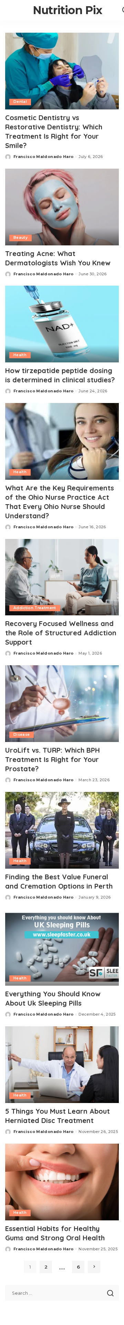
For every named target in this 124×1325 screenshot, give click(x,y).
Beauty (20, 237)
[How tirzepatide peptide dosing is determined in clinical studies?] (62, 324)
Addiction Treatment (34, 608)
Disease (21, 734)
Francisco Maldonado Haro (43, 156)
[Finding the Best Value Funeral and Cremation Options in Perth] (62, 830)
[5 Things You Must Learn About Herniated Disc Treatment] (62, 1064)
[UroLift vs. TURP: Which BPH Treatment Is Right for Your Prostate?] (62, 703)
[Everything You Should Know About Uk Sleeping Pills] (62, 947)
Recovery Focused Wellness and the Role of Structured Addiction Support (60, 632)
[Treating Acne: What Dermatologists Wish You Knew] (62, 207)
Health (20, 355)
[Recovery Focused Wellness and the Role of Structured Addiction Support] (62, 577)
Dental (20, 101)
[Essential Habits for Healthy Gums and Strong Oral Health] (62, 1182)
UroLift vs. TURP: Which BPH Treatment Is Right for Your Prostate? (52, 759)
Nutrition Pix (67, 10)
